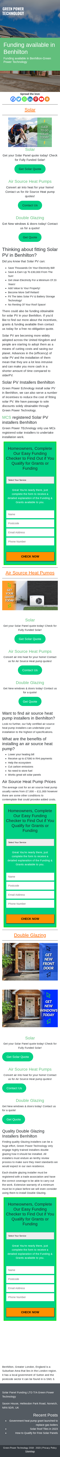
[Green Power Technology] (13, 12)
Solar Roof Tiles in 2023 (44, 1428)
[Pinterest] (35, 99)
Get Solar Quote (30, 639)
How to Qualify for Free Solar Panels (36, 1432)
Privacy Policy (49, 1448)
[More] (47, 99)
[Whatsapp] (24, 99)
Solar (30, 149)
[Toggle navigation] (55, 7)
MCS (6, 417)
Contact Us (30, 670)
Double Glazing (30, 217)
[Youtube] (41, 99)
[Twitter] (18, 99)
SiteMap (30, 1451)
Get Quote (30, 701)
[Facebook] (13, 99)
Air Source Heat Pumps (30, 181)
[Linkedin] (30, 99)
